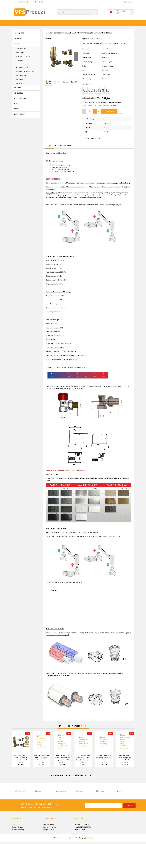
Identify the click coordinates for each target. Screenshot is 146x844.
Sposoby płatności (17, 827)
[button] (18, 818)
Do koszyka (111, 111)
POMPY (17, 103)
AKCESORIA (18, 93)
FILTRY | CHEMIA (20, 98)
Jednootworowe (21, 64)
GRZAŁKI (17, 88)
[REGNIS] (83, 791)
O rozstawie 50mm (22, 68)
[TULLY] (124, 791)
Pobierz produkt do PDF (93, 138)
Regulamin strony (48, 824)
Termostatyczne (21, 48)
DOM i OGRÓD (19, 109)
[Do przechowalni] (121, 111)
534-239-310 (39, 2)
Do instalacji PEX (21, 75)
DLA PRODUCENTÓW (82, 824)
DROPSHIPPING (80, 829)
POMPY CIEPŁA (19, 114)
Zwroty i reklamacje (18, 829)
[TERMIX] (103, 791)
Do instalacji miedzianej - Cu (25, 71)
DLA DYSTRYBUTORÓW (83, 827)
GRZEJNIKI (18, 38)
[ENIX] (42, 791)
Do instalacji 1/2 (21, 79)
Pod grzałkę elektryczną (23, 56)
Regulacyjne (20, 52)
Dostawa (14, 824)
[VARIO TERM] (129, 39)
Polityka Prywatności (49, 827)
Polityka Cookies (48, 829)
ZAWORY (17, 44)
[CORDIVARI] (22, 791)
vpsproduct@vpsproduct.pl (23, 2)
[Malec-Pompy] (63, 791)
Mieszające (19, 83)
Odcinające (19, 60)
